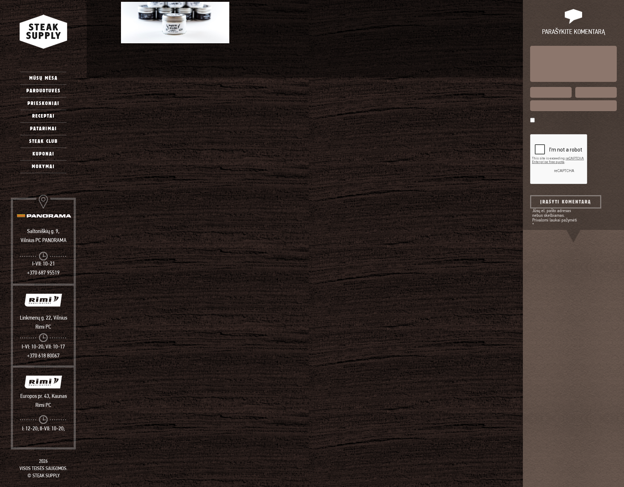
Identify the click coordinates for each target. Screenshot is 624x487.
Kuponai (43, 154)
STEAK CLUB (43, 141)
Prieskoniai (43, 103)
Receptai (43, 116)
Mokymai (43, 166)
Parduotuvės (43, 91)
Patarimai (43, 129)
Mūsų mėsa (43, 78)
